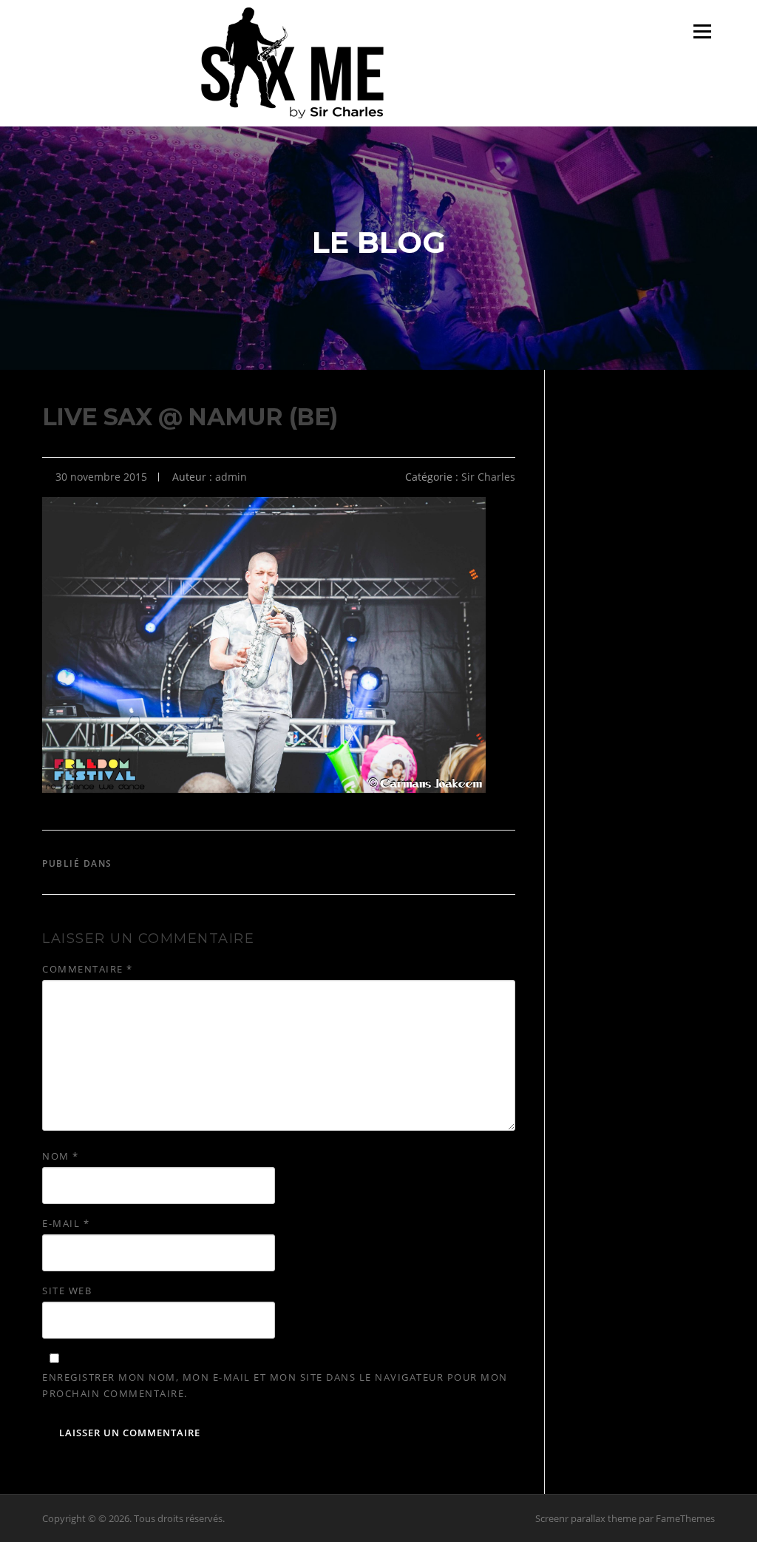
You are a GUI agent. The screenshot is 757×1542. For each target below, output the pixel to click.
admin (231, 477)
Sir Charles (488, 477)
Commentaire (87, 968)
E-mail (65, 1223)
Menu (702, 31)
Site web (67, 1290)
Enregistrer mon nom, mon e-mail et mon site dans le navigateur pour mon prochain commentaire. (275, 1385)
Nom (60, 1156)
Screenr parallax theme (586, 1518)
